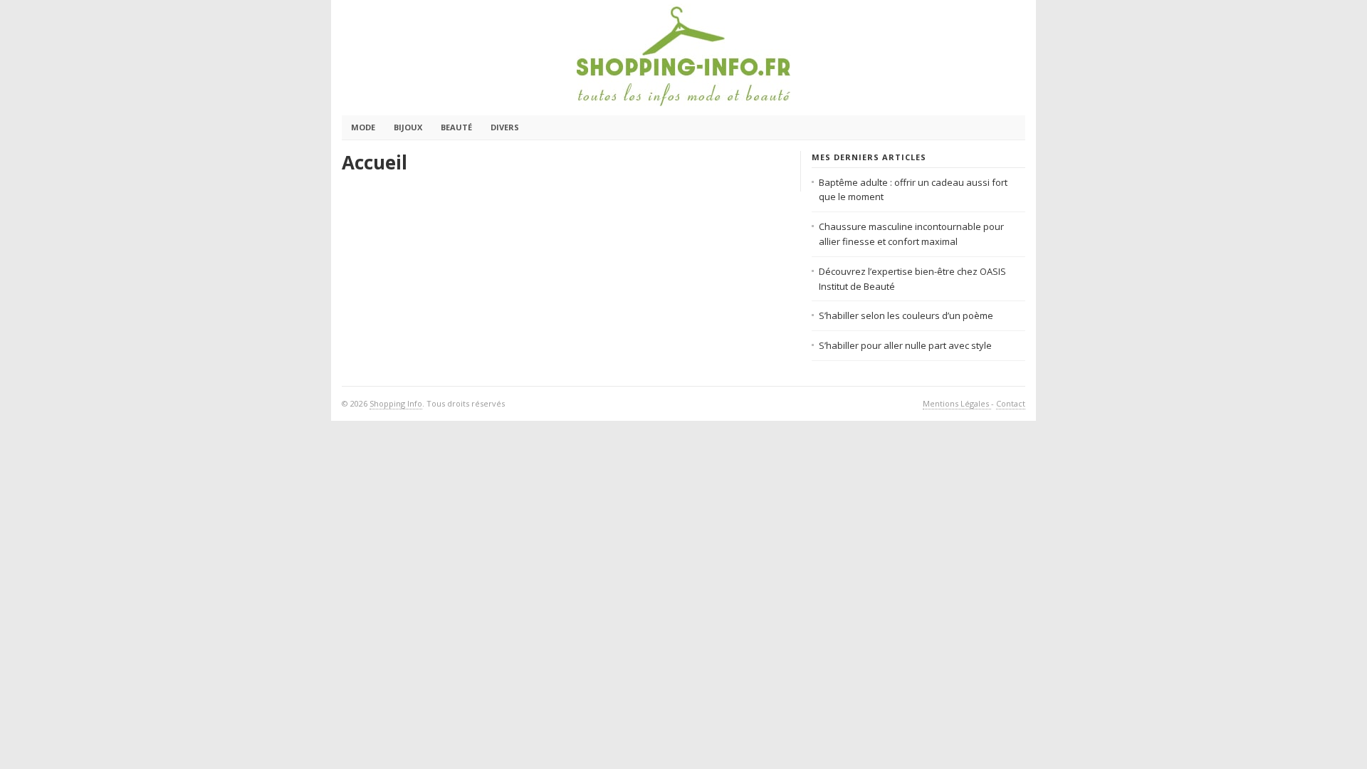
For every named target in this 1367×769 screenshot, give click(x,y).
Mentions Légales (957, 403)
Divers (505, 127)
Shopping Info (396, 403)
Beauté (456, 127)
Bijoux (408, 127)
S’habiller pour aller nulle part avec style (905, 345)
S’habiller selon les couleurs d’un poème (906, 315)
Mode (363, 127)
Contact (1010, 403)
